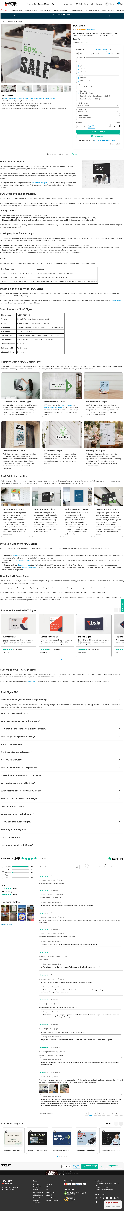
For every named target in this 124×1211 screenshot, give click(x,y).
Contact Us (36, 1198)
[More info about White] (85, 78)
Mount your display (29, 567)
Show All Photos (6, 924)
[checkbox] (3, 867)
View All (109, 1123)
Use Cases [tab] (65, 154)
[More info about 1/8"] (84, 66)
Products (36, 1184)
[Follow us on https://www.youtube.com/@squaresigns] (115, 1198)
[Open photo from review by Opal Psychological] (13, 909)
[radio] (109, 53)
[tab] (8, 88)
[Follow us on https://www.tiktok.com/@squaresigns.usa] (96, 1202)
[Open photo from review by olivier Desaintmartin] (5, 909)
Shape (81, 85)
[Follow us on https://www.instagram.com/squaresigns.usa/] (100, 1198)
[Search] (53, 4)
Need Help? (66, 3)
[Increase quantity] (85, 126)
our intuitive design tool (40, 183)
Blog (47, 1187)
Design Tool (37, 1187)
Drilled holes (83, 103)
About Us (49, 1195)
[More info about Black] (89, 81)
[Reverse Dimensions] (91, 54)
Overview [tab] (53, 154)
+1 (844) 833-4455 (67, 4)
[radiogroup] (114, 53)
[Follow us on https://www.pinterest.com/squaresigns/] (111, 1198)
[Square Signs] (11, 4)
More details (54, 876)
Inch (112, 53)
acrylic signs (116, 301)
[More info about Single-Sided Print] (93, 93)
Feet (118, 53)
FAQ (47, 1189)
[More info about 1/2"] (90, 72)
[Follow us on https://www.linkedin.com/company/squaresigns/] (107, 1198)
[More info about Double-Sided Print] (99, 99)
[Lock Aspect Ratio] (91, 53)
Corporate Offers (38, 1192)
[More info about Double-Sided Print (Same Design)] (109, 96)
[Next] (121, 1124)
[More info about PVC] (82, 60)
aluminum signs (66, 405)
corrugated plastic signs (53, 407)
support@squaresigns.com (104, 1189)
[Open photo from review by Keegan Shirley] (22, 909)
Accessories (83, 115)
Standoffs (82, 109)
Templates (49, 1184)
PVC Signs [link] (19, 21)
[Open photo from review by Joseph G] (22, 917)
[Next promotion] (110, 16)
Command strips (24, 565)
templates (31, 681)
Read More (77, 39)
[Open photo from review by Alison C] (5, 917)
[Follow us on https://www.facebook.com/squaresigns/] (96, 1198)
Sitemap (36, 1189)
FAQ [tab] (76, 154)
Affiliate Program (38, 1195)
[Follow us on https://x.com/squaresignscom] (118, 1198)
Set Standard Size (101, 49)
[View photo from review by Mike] (43, 1088)
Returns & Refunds (52, 1200)
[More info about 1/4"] (89, 69)
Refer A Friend (51, 1192)
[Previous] (116, 1124)
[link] (13, 1140)
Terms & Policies (51, 1198)
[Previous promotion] (14, 16)
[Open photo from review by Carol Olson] (30, 909)
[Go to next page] (121, 1114)
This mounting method (22, 560)
